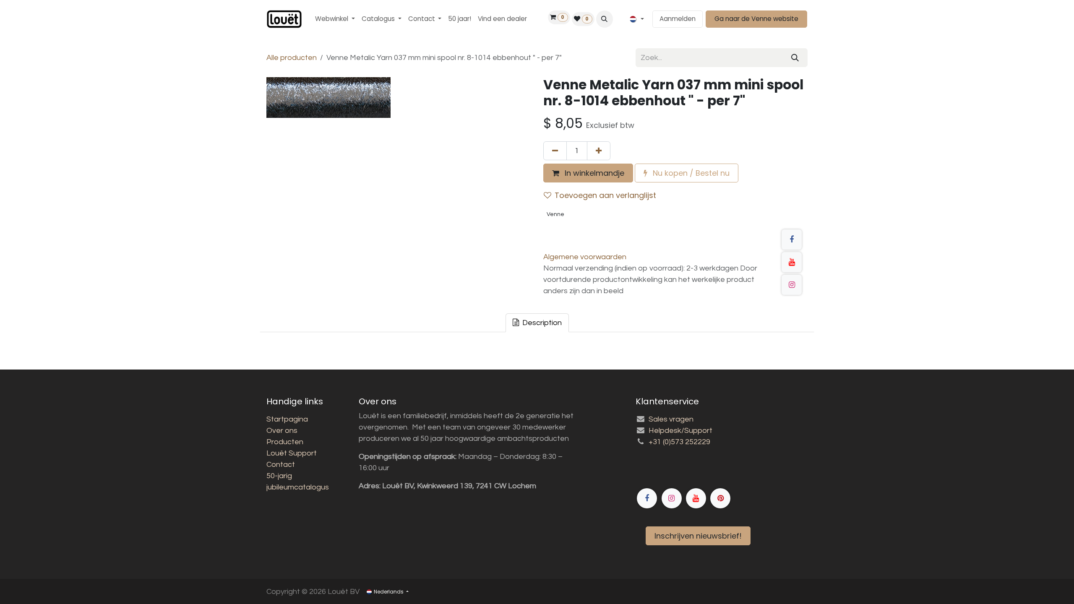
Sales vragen (671, 419)
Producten (284, 442)
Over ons (281, 431)
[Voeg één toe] (598, 150)
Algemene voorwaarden (584, 257)
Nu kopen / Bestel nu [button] (690, 173)
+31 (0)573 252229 (679, 442)
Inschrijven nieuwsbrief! (698, 536)
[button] (604, 18)
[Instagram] (792, 285)
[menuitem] (335, 19)
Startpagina (287, 419)
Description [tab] (541, 323)
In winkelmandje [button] (593, 173)
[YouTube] (792, 262)
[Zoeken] (795, 57)
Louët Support (291, 453)
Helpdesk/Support (680, 431)
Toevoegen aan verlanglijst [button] (605, 195)
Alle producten (291, 58)
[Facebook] (792, 239)
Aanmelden (678, 18)
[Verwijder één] (555, 150)
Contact (280, 465)
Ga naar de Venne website (756, 18)
